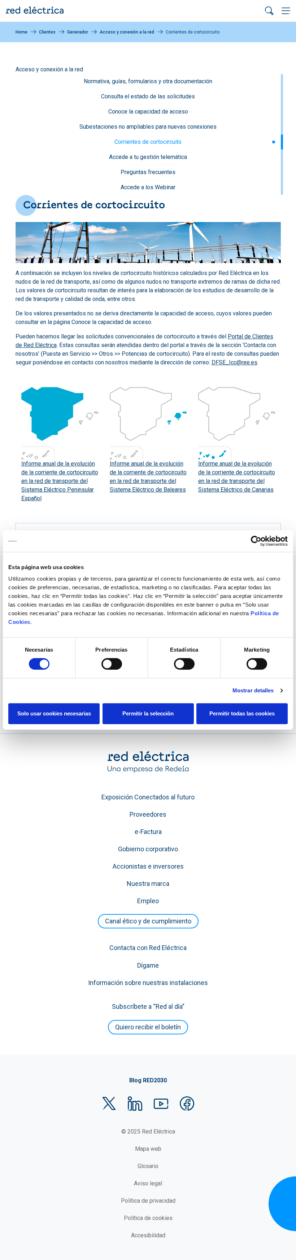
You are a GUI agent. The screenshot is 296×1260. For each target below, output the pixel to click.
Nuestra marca (148, 883)
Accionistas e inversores (148, 866)
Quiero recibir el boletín (148, 1027)
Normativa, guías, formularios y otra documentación (148, 81)
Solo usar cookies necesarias (54, 713)
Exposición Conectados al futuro (148, 797)
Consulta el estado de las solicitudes (148, 96)
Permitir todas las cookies (242, 713)
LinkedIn (135, 1103)
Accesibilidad (148, 1235)
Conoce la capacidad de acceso (148, 111)
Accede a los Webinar (148, 187)
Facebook (187, 1103)
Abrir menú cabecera (286, 10)
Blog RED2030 (148, 1080)
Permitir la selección (148, 713)
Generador (77, 32)
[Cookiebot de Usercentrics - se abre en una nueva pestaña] (256, 541)
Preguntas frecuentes (148, 172)
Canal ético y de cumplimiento (148, 921)
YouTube (161, 1103)
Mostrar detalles (253, 690)
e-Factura (148, 831)
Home (21, 32)
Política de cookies (148, 1218)
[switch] (111, 664)
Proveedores (148, 814)
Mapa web (148, 1148)
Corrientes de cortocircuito (148, 141)
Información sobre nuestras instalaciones (148, 982)
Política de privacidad (148, 1200)
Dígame (148, 965)
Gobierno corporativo (148, 849)
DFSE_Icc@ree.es (234, 362)
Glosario (148, 1166)
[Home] (35, 10)
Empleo (148, 901)
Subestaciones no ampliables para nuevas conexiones (148, 126)
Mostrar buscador (269, 10)
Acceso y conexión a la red (127, 32)
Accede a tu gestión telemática (148, 157)
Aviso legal (148, 1183)
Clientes (47, 32)
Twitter (109, 1103)
